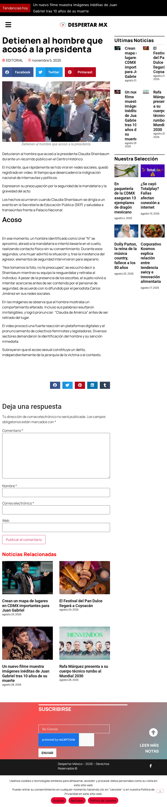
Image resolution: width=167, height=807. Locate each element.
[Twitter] (160, 766)
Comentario (12, 430)
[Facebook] (150, 766)
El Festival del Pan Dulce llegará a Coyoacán (80, 603)
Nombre (9, 486)
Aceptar (58, 800)
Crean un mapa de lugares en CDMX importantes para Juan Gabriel (25, 605)
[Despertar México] (83, 24)
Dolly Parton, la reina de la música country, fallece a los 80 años (125, 256)
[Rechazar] (160, 791)
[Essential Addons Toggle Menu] (8, 25)
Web (5, 520)
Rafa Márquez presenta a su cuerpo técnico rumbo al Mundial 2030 (83, 671)
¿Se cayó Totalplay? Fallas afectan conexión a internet (150, 196)
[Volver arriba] (153, 732)
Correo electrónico (18, 503)
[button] (121, 8)
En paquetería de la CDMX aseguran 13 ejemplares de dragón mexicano (125, 198)
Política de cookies (103, 800)
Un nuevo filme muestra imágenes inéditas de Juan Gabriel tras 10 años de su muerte (25, 673)
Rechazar (77, 800)
